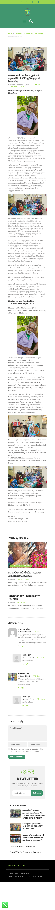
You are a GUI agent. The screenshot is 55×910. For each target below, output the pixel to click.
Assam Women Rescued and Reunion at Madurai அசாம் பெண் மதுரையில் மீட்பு (33, 837)
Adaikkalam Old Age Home (33, 34)
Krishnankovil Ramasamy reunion (24, 597)
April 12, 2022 (21, 602)
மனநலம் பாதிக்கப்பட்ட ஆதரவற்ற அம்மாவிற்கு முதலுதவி (24, 574)
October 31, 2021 (23, 579)
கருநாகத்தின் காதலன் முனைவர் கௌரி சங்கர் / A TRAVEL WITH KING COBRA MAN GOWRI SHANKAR (34, 814)
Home (10, 34)
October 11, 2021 (23, 85)
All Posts (18, 34)
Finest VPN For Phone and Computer (25, 852)
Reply (22, 646)
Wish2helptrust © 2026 (17, 865)
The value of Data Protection (22, 846)
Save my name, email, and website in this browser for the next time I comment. (27, 750)
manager (11, 85)
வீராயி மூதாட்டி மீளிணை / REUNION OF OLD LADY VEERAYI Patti (32, 826)
